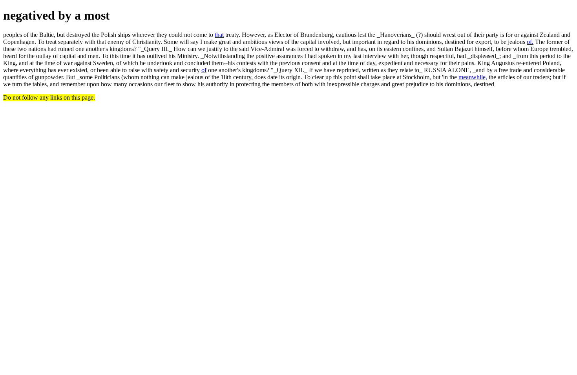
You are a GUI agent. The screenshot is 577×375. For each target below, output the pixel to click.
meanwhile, (472, 77)
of (203, 70)
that (219, 34)
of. (530, 41)
